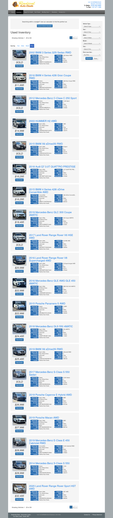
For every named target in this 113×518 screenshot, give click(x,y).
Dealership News (15, 514)
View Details (19, 66)
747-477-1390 (96, 7)
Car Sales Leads (17, 516)
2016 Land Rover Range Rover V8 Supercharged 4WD (48, 259)
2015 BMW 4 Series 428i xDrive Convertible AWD (46, 190)
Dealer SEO (26, 516)
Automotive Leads (25, 514)
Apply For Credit (28, 12)
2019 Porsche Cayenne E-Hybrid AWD (50, 394)
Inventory (19, 12)
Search (90, 58)
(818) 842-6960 (96, 5)
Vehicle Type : (87, 24)
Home (13, 12)
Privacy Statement (97, 514)
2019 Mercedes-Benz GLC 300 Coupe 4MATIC (50, 213)
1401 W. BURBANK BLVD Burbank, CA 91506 (94, 3)
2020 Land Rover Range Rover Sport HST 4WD (52, 487)
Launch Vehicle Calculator (45, 26)
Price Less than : (87, 52)
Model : (85, 41)
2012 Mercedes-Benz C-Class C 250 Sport (53, 98)
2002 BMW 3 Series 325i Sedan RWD (50, 52)
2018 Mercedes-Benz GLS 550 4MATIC (51, 326)
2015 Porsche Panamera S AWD (47, 303)
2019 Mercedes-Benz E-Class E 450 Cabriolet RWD (49, 441)
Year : (84, 29)
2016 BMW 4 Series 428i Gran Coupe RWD (50, 76)
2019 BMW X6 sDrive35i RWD (46, 349)
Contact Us (62, 12)
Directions (54, 12)
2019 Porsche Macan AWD (44, 417)
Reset (95, 58)
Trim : (84, 46)
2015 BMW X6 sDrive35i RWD (46, 143)
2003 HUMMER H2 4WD (43, 121)
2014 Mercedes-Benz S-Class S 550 (49, 463)
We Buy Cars (45, 12)
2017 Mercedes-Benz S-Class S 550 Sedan (49, 373)
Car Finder (37, 12)
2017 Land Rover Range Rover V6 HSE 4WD (51, 236)
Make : (85, 35)
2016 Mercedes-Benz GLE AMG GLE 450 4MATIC (52, 282)
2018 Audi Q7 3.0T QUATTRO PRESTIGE (52, 166)
